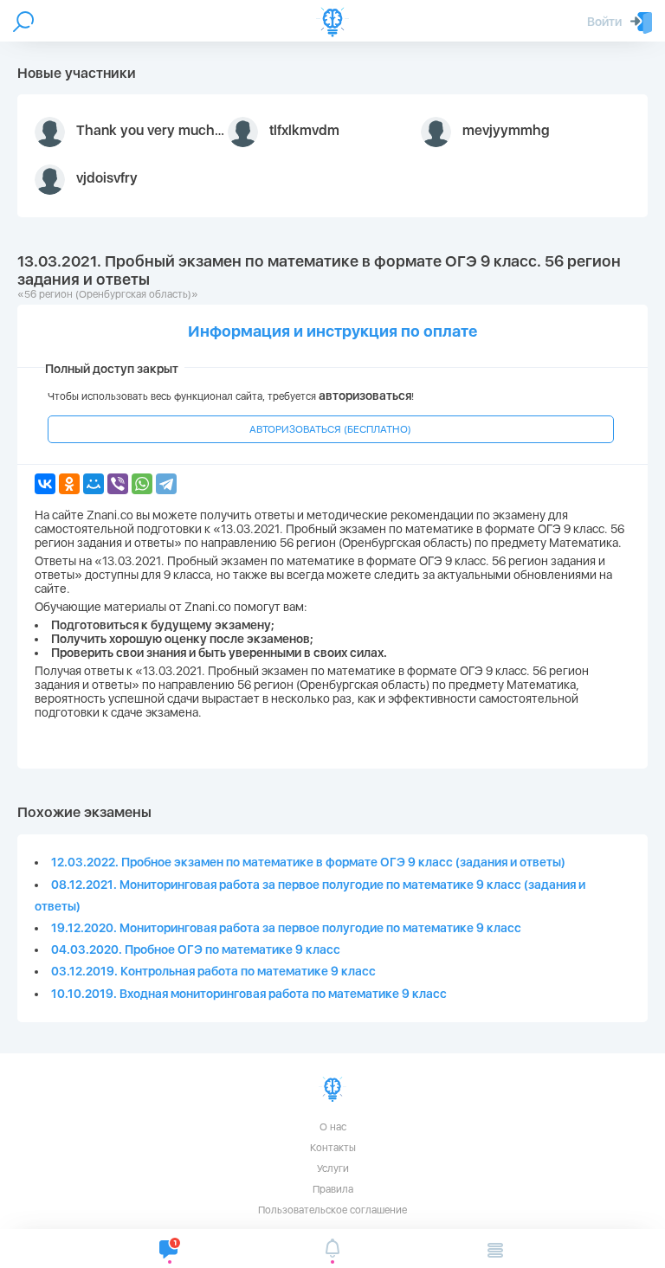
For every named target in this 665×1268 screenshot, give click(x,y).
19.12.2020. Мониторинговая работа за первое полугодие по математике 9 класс (286, 928)
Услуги (333, 1168)
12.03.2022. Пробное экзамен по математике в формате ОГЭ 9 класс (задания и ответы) (308, 862)
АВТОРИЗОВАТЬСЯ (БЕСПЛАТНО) (330, 429)
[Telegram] (166, 483)
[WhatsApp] (142, 483)
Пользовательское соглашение (332, 1210)
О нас (333, 1127)
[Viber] (117, 483)
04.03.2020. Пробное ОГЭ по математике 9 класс (195, 949)
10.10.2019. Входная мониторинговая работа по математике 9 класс (249, 994)
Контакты (333, 1148)
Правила (333, 1189)
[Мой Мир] (93, 483)
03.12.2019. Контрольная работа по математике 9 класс (213, 971)
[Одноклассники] (69, 483)
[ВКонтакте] (45, 483)
